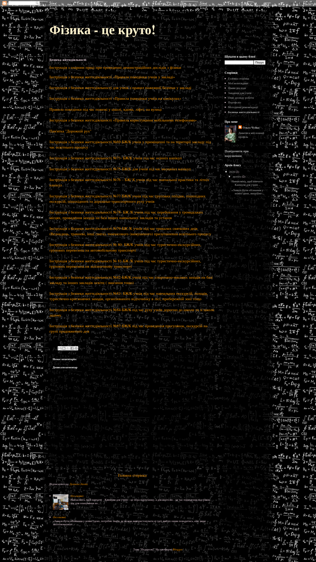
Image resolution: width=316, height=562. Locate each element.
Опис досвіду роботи (241, 98)
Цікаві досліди (237, 88)
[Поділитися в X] (68, 348)
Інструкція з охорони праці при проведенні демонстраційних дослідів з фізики (115, 67)
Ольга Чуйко (251, 127)
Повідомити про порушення (237, 153)
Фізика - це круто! (102, 29)
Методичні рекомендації (243, 107)
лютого (237, 176)
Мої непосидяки (238, 83)
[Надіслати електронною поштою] (60, 348)
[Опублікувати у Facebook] (72, 348)
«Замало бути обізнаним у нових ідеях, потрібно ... (248, 191)
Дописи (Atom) (79, 484)
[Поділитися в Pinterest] (76, 348)
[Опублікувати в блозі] (64, 348)
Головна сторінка (132, 475)
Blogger (177, 549)
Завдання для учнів (239, 93)
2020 (232, 172)
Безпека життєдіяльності (243, 112)
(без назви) (77, 496)
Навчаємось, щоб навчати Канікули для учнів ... (248, 183)
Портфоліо (234, 102)
